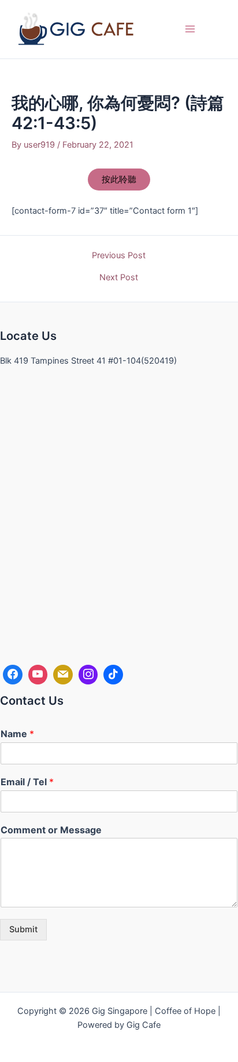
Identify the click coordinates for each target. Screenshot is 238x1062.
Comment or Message (51, 830)
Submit (23, 929)
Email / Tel (27, 782)
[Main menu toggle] (190, 29)
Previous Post (119, 255)
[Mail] (63, 674)
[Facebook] (12, 674)
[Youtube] (38, 674)
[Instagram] (88, 674)
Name (17, 733)
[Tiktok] (113, 674)
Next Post (118, 277)
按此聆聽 (119, 179)
